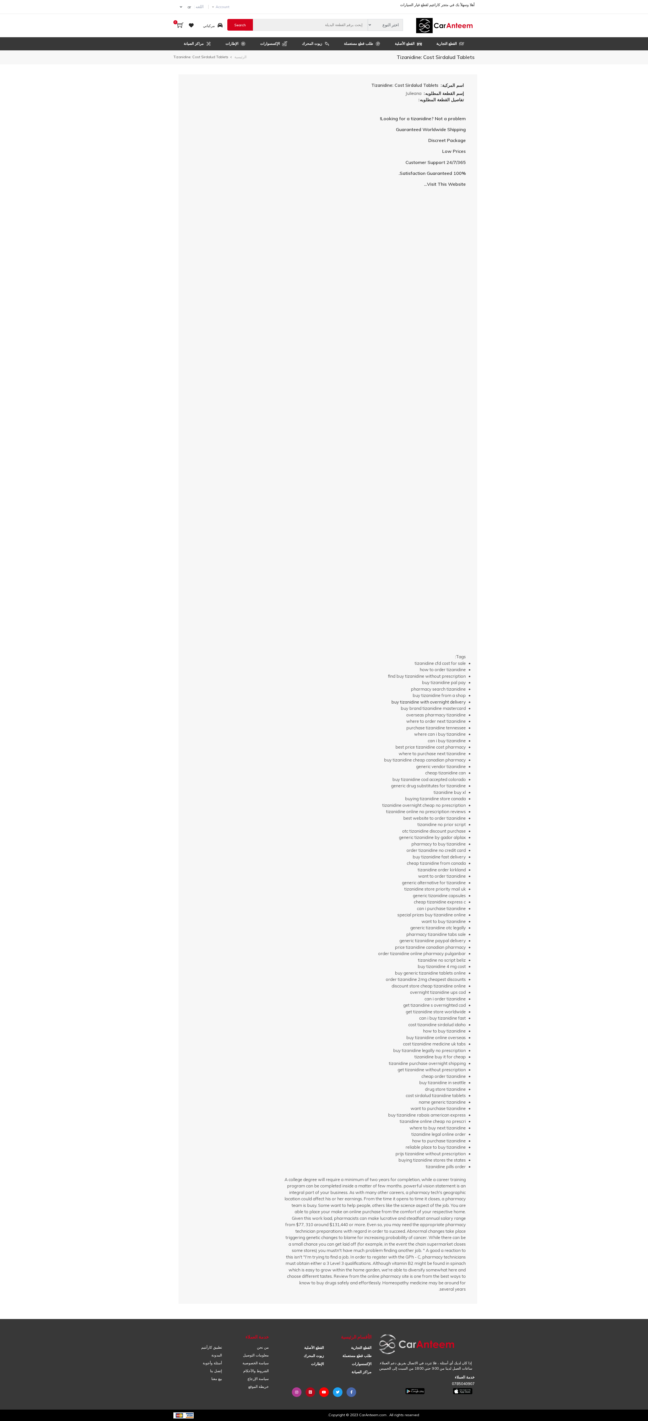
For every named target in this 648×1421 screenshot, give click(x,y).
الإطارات (232, 43)
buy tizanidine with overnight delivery (428, 702)
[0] (180, 25)
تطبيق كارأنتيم (211, 1347)
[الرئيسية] (445, 25)
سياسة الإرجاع (258, 1378)
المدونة (216, 1355)
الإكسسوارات (270, 43)
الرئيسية (240, 57)
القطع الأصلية (405, 43)
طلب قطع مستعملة (359, 43)
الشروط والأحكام (256, 1371)
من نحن (263, 1347)
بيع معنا (216, 1378)
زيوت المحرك (312, 43)
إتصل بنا (216, 1371)
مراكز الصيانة (194, 43)
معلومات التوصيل (256, 1355)
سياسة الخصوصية (255, 1363)
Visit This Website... (445, 184)
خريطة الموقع (258, 1386)
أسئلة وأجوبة (212, 1363)
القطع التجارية (447, 43)
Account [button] (222, 7)
